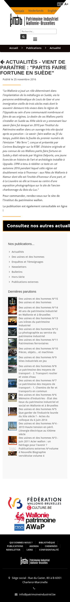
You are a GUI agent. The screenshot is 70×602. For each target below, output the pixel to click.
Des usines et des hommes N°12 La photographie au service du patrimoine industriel (38, 332)
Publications (33, 48)
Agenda (34, 546)
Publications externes (25, 282)
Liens (30, 549)
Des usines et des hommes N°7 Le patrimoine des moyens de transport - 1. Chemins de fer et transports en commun (38, 386)
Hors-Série (19, 277)
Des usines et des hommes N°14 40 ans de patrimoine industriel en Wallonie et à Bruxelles (38, 311)
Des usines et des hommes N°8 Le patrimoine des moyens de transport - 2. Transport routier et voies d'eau (38, 371)
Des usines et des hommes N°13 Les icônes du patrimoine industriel (38, 322)
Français (18, 11)
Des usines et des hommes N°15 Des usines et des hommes (38, 300)
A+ (66, 4)
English (52, 11)
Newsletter (13, 549)
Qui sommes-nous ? (21, 542)
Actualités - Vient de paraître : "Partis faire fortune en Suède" (33, 67)
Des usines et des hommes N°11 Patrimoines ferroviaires (38, 341)
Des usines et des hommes (28, 256)
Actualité (55, 48)
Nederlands (35, 11)
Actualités (18, 251)
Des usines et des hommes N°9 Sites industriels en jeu (38, 359)
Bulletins (17, 271)
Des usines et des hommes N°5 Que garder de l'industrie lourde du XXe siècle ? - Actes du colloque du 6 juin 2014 (38, 414)
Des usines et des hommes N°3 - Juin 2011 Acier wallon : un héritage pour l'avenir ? (38, 441)
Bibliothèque (47, 542)
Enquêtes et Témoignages (28, 261)
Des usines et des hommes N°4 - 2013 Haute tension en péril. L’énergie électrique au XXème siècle (38, 429)
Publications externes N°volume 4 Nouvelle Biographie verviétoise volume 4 (38, 452)
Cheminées (51, 546)
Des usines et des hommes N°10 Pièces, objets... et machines (38, 350)
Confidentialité (49, 549)
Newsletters (19, 266)
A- (59, 4)
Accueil (13, 48)
